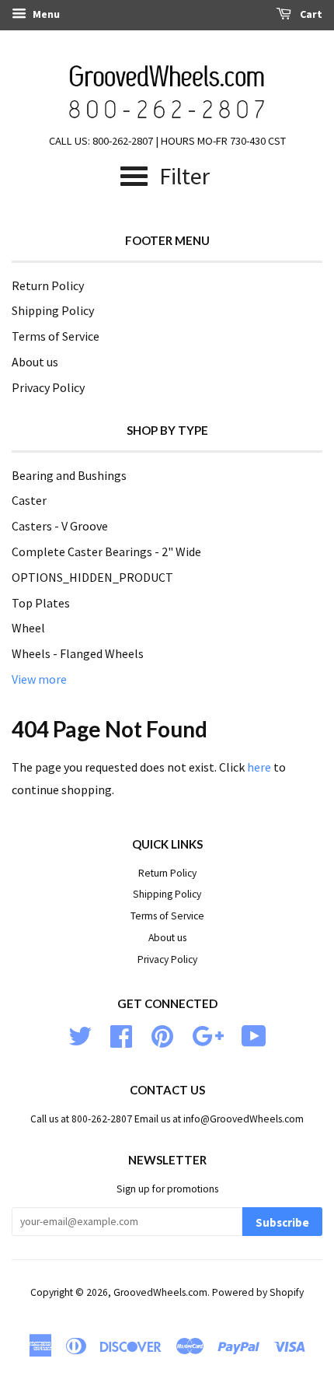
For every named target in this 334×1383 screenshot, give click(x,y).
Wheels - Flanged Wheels (78, 653)
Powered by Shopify (258, 1292)
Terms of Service (55, 336)
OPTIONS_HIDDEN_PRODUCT (92, 577)
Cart (309, 14)
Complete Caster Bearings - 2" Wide (106, 551)
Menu (45, 14)
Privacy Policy (48, 387)
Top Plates (41, 603)
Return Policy (48, 285)
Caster (29, 500)
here (259, 767)
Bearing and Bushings (69, 475)
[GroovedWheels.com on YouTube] (254, 1034)
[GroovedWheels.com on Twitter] (80, 1034)
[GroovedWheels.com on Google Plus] (208, 1034)
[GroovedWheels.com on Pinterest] (162, 1034)
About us (35, 361)
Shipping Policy (53, 310)
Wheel (28, 627)
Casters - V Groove (60, 526)
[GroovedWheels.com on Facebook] (121, 1034)
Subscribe (282, 1222)
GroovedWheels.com (160, 1292)
